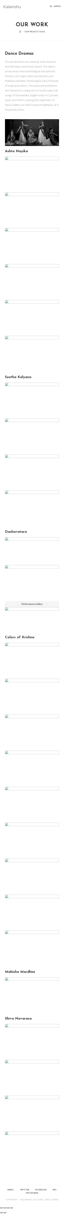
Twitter (24, 1190)
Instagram (32, 1193)
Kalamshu (12, 6)
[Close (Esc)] (1, 1207)
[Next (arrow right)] (4, 1212)
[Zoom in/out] (11, 1207)
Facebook (41, 1190)
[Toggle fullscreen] (8, 1207)
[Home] (20, 31)
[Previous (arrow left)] (1, 1212)
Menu (10, 1190)
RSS (55, 1190)
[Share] (4, 1207)
